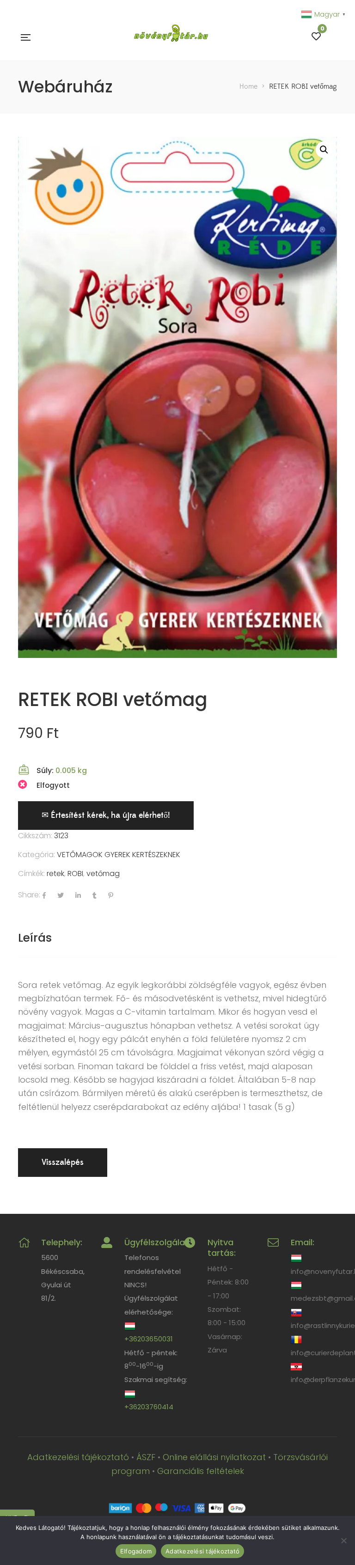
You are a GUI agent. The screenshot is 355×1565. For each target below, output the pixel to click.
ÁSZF (145, 1457)
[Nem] (343, 1540)
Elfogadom (136, 1551)
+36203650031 (148, 1339)
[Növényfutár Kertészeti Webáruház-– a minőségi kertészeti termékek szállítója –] (171, 36)
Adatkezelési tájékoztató (78, 1457)
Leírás (35, 938)
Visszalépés (63, 1162)
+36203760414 (148, 1407)
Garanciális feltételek (200, 1471)
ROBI (75, 873)
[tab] (35, 938)
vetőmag (103, 873)
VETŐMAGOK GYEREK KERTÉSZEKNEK (118, 854)
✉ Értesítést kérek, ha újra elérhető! (106, 815)
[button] (324, 149)
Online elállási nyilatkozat (214, 1457)
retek (55, 873)
